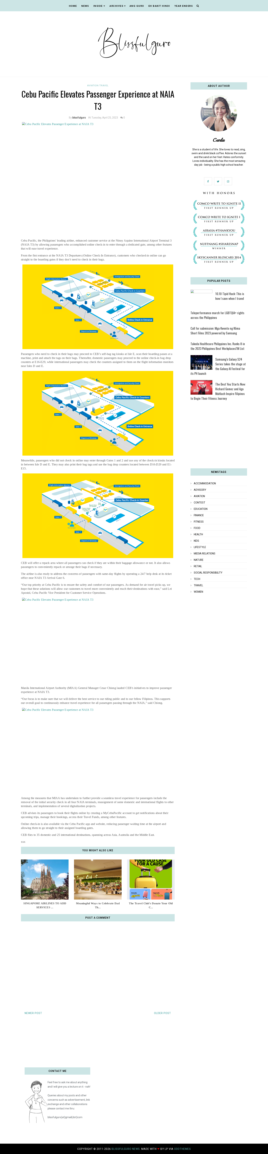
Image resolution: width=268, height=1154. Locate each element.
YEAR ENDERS (183, 6)
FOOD (197, 528)
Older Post (162, 1013)
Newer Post (33, 1013)
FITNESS (199, 521)
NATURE (198, 559)
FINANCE (199, 515)
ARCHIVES (116, 6)
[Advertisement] (219, 436)
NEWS (85, 6)
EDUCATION (200, 508)
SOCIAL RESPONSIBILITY (208, 572)
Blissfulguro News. (126, 1148)
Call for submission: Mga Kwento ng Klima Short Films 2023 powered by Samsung (215, 330)
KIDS (196, 540)
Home (73, 6)
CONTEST (199, 502)
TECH (197, 579)
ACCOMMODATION (205, 483)
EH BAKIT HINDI (159, 6)
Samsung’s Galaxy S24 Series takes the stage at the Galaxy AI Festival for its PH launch (218, 366)
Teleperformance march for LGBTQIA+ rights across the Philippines (217, 315)
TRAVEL (104, 85)
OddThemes (182, 1148)
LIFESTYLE (200, 547)
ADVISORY (200, 489)
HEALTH (198, 534)
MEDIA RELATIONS (204, 553)
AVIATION (93, 85)
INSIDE (98, 6)
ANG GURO (136, 6)
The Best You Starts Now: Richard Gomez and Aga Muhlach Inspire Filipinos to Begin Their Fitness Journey (218, 391)
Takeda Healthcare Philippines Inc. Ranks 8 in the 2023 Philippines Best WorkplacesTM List (218, 346)
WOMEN (198, 591)
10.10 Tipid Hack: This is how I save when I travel (229, 296)
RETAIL (198, 566)
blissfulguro (79, 117)
